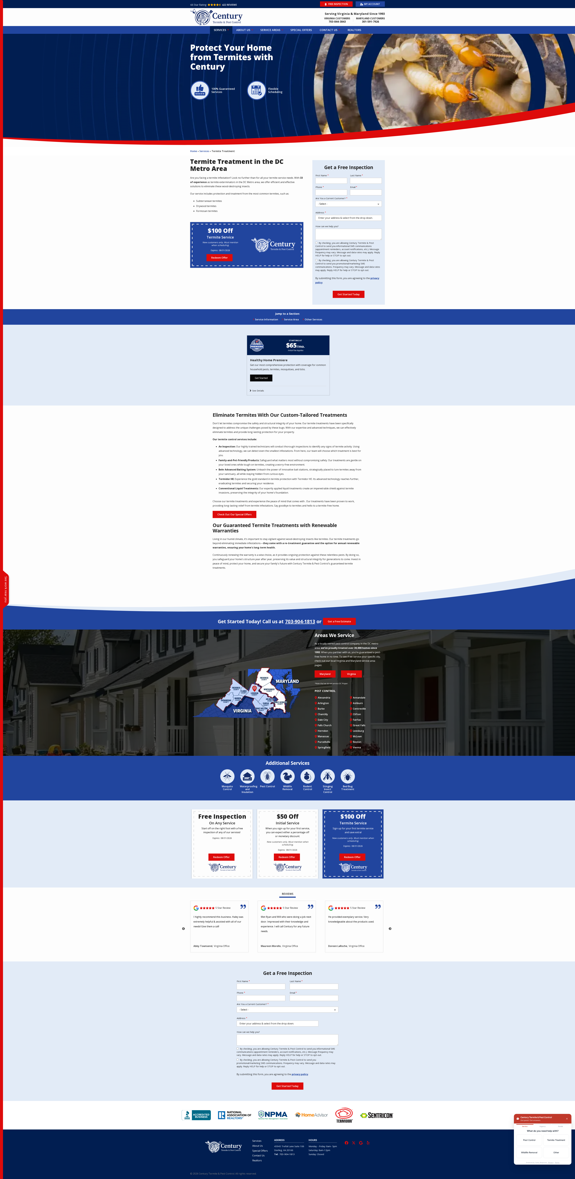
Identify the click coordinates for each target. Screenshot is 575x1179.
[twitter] (353, 1142)
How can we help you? (327, 226)
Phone (319, 187)
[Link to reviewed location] (219, 908)
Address (320, 212)
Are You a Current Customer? (331, 198)
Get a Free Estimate (339, 621)
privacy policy (300, 1074)
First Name (321, 175)
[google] (361, 1142)
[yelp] (368, 1142)
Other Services (313, 319)
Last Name (355, 175)
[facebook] (346, 1142)
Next (390, 928)
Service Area (291, 319)
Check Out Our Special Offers (234, 514)
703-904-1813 (300, 621)
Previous (183, 928)
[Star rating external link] (239, 4)
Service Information (266, 319)
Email (352, 187)
